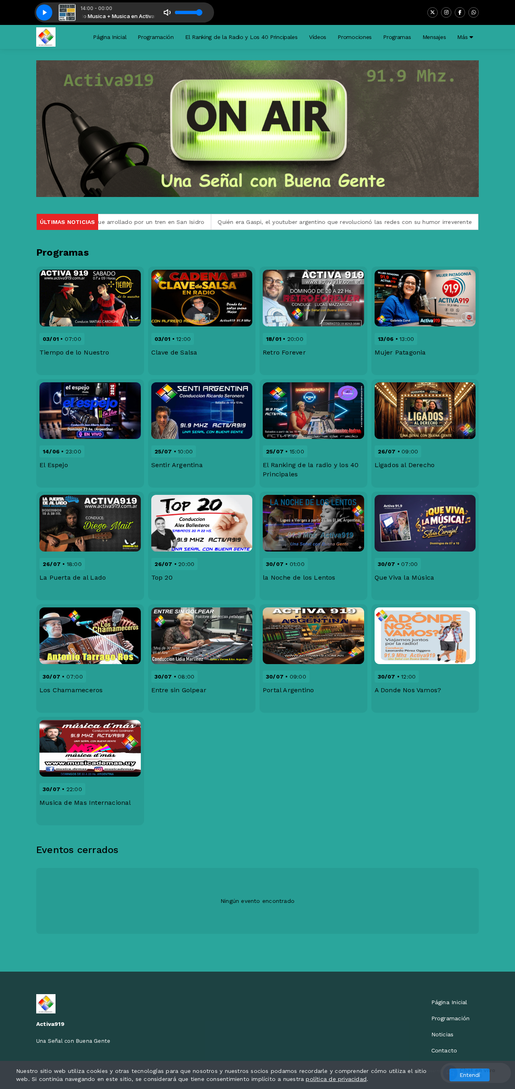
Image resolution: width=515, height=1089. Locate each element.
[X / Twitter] (432, 12)
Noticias (442, 1034)
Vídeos (317, 37)
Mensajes (434, 37)
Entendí (469, 1075)
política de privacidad (336, 1079)
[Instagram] (446, 12)
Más (463, 37)
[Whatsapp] (473, 12)
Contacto (444, 1050)
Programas (397, 37)
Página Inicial (109, 37)
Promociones (355, 37)
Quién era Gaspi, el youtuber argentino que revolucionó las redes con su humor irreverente (300, 222)
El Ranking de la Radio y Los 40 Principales (241, 37)
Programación (156, 37)
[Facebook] (460, 12)
